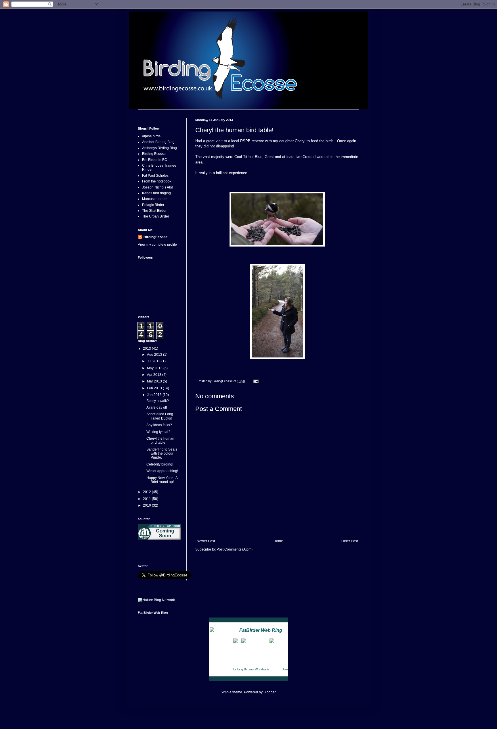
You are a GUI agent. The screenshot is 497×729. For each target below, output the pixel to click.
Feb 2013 (155, 388)
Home (278, 541)
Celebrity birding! (159, 464)
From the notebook (156, 181)
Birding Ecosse (154, 154)
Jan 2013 (155, 395)
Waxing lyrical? (158, 432)
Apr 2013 (154, 375)
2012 (147, 492)
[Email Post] (255, 381)
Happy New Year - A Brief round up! (161, 480)
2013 (147, 349)
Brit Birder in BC (154, 160)
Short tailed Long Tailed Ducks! (159, 416)
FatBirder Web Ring (260, 630)
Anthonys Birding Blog (159, 148)
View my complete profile (157, 245)
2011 (147, 499)
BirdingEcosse (156, 237)
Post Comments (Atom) (235, 549)
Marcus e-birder (154, 199)
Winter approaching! (162, 471)
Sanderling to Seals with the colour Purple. (161, 453)
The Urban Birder (155, 216)
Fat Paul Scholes (155, 176)
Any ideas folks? (159, 425)
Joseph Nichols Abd (157, 187)
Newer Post (206, 541)
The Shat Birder (154, 211)
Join (285, 669)
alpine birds (151, 136)
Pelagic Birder (153, 205)
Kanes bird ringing (156, 193)
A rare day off (156, 407)
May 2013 (155, 368)
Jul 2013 (154, 361)
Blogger (269, 692)
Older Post (349, 541)
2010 (147, 505)
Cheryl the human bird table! (160, 440)
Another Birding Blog (158, 142)
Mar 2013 (155, 381)
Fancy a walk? (157, 401)
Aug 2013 (155, 355)
